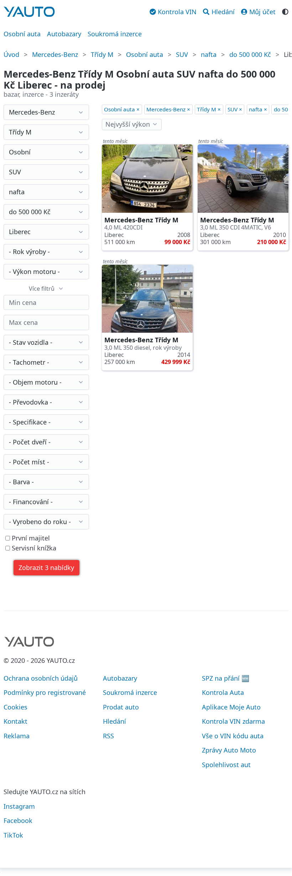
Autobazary (64, 34)
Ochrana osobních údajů (41, 678)
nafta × (258, 109)
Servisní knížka (33, 548)
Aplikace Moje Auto (231, 707)
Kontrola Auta (223, 692)
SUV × (235, 109)
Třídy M (102, 54)
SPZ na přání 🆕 (225, 678)
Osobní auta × (122, 109)
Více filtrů (41, 288)
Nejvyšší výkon (127, 124)
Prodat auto (121, 707)
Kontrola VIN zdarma (233, 721)
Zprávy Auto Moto (229, 750)
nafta (209, 54)
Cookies (15, 707)
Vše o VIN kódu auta (233, 736)
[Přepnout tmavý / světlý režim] (285, 11)
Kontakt (15, 721)
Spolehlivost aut (226, 764)
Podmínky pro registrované (45, 692)
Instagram (19, 806)
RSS (108, 736)
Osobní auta (22, 34)
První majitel (30, 538)
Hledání (114, 721)
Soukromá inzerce (115, 34)
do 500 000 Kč (250, 54)
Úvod (11, 54)
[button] (46, 567)
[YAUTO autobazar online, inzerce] (29, 11)
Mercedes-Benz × (168, 109)
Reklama (17, 736)
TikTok (13, 835)
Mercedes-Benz (55, 54)
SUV (182, 54)
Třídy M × (209, 109)
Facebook (18, 820)
